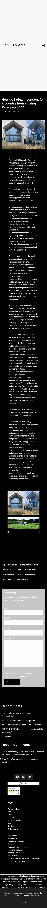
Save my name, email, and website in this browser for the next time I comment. (20, 675)
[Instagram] (23, 777)
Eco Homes (6, 736)
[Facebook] (17, 777)
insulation (7, 570)
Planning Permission (16, 841)
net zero (17, 570)
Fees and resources (16, 850)
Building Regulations (16, 853)
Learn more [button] (34, 896)
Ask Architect (13, 856)
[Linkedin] (30, 777)
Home (10, 812)
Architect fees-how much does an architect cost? (21, 725)
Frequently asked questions (19, 847)
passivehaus (30, 574)
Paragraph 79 (30, 570)
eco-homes (12, 565)
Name (7, 608)
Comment (8, 638)
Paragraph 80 (8, 574)
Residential (12, 838)
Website (7, 628)
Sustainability (13, 836)
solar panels (8, 579)
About (10, 815)
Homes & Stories (14, 820)
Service (11, 826)
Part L (19, 574)
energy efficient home (29, 565)
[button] (43, 45)
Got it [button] (23, 902)
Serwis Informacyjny (10, 752)
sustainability (22, 579)
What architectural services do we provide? (19, 721)
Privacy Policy (13, 809)
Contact (11, 818)
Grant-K (5, 759)
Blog (9, 823)
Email (7, 618)
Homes (10, 844)
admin (6, 112)
